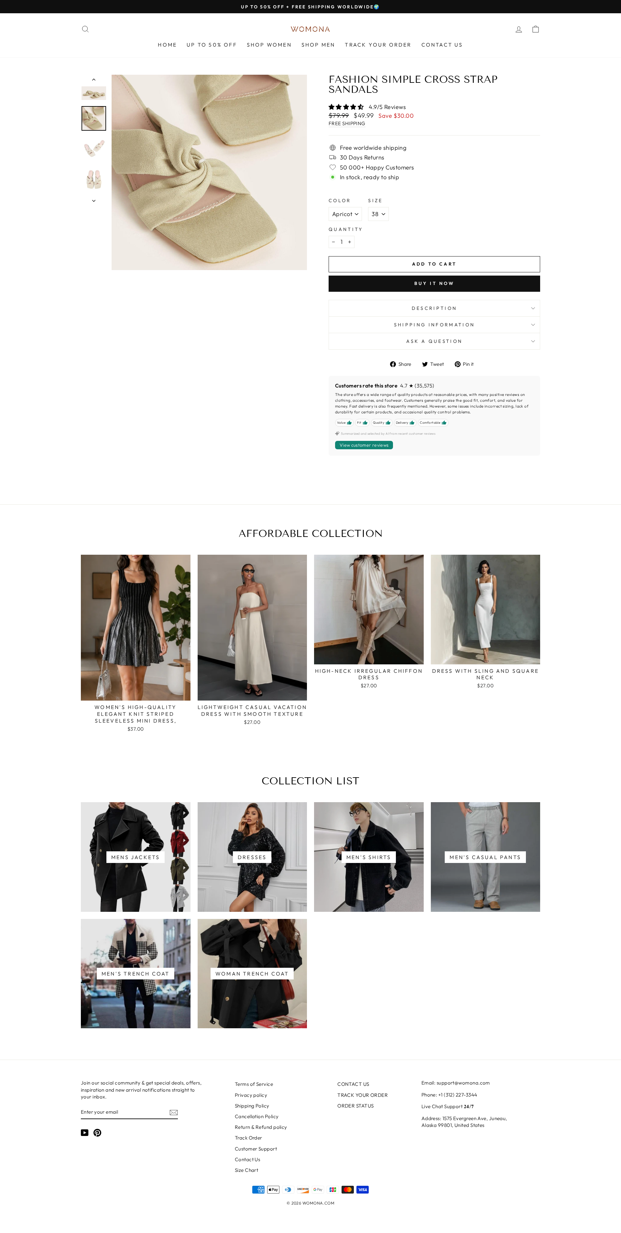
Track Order (248, 1138)
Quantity (346, 229)
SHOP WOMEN (269, 44)
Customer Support (256, 1149)
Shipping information (434, 325)
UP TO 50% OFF (212, 44)
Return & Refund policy (261, 1127)
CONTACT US (442, 44)
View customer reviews (364, 445)
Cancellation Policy (257, 1116)
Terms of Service (254, 1084)
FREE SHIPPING (347, 123)
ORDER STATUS (355, 1106)
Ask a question (434, 341)
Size (375, 200)
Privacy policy (251, 1095)
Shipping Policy (252, 1106)
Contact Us (247, 1159)
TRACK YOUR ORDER (378, 44)
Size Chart (246, 1170)
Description (434, 308)
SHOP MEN (318, 44)
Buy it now (434, 283)
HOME (167, 44)
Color (340, 200)
